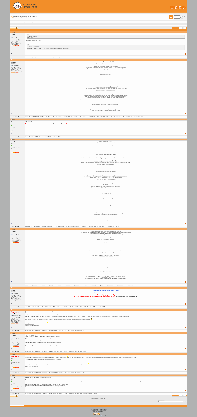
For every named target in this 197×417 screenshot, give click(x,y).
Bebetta (43, 285)
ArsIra (26, 56)
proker (109, 116)
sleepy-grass (136, 116)
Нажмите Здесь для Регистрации (59, 123)
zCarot (104, 410)
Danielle (13, 34)
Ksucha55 (75, 116)
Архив (182, 405)
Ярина (68, 56)
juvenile (59, 116)
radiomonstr (118, 116)
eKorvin (42, 56)
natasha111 (51, 56)
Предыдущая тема (95, 398)
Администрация (81, 12)
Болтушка (29, 16)
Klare (67, 116)
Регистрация (24, 12)
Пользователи (116, 12)
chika (34, 56)
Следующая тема (102, 398)
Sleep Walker (101, 226)
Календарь (147, 12)
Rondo (127, 116)
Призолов (174, 12)
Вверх (185, 405)
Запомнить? (184, 16)
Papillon (60, 56)
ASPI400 (35, 116)
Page (93, 116)
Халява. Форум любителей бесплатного (19, 16)
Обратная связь (177, 405)
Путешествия (34, 16)
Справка (51, 12)
